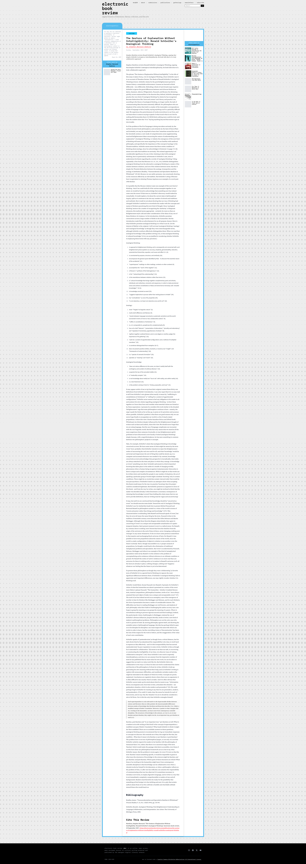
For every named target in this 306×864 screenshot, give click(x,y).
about (143, 2)
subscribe (200, 2)
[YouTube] (200, 850)
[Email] (189, 850)
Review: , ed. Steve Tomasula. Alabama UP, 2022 (197, 58)
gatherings (177, 2)
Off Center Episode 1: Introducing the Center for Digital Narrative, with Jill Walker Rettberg (196, 50)
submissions (152, 2)
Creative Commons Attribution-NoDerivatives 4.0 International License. (179, 859)
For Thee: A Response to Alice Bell (195, 88)
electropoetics (194, 45)
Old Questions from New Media (196, 79)
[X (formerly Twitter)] (197, 850)
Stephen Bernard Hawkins (112, 65)
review (131, 33)
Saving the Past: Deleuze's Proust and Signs (116, 71)
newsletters (189, 2)
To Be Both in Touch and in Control (196, 103)
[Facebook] (193, 850)
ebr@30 (135, 2)
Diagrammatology (196, 94)
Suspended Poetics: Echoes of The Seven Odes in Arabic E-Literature (197, 73)
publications (165, 2)
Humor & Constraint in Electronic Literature (196, 65)
